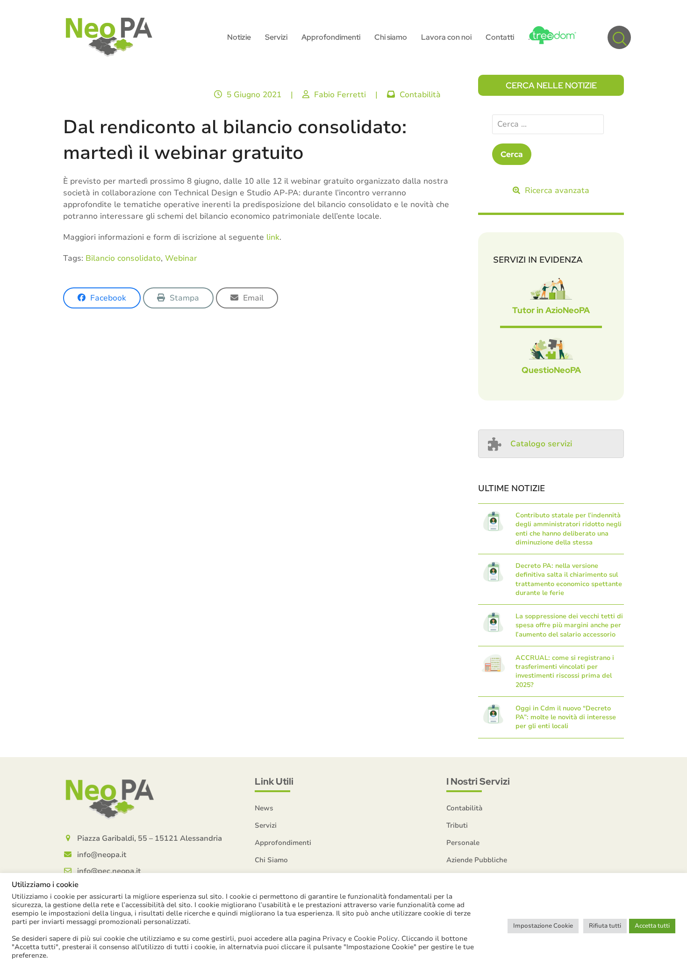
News (264, 808)
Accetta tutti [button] (652, 926)
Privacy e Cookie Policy (360, 938)
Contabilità (420, 94)
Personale (462, 842)
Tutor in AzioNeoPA (551, 310)
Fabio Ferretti (340, 94)
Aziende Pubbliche (476, 860)
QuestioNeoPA (551, 370)
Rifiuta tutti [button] (605, 926)
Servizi (266, 825)
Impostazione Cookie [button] (543, 926)
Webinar (181, 258)
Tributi (457, 825)
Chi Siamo (271, 860)
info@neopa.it (101, 855)
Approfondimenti (283, 842)
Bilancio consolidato (123, 258)
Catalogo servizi (541, 443)
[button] (619, 37)
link (272, 237)
